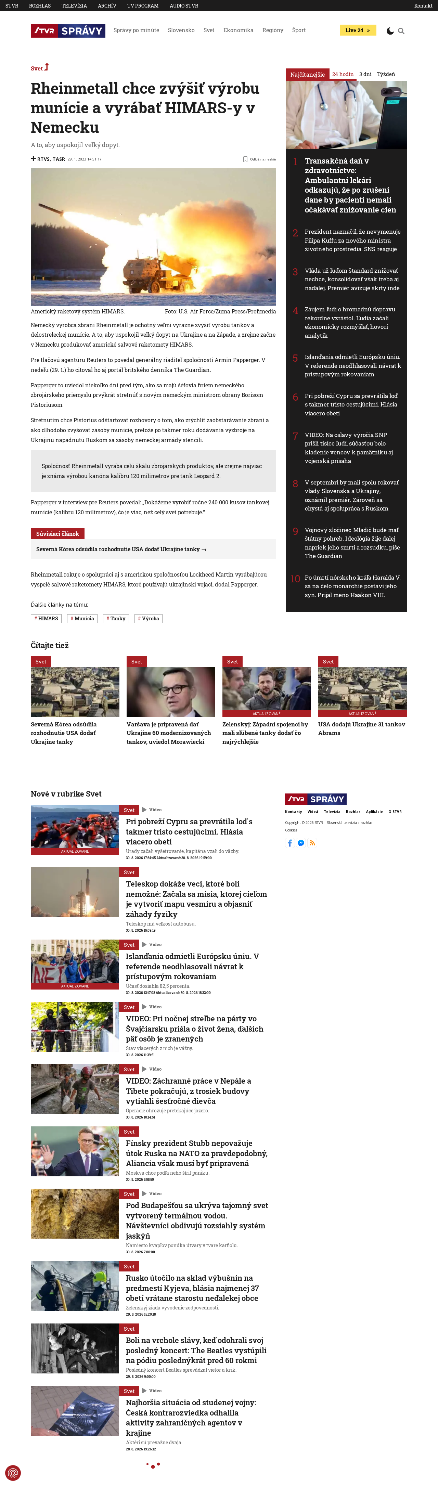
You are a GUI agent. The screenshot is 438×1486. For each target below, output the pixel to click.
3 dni (365, 73)
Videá (313, 811)
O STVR (395, 811)
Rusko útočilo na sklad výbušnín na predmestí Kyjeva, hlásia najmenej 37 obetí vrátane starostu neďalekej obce (192, 1288)
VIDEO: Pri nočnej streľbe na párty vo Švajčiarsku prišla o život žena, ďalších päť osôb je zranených (194, 1028)
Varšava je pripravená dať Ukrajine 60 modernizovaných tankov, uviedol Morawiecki (169, 733)
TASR (58, 159)
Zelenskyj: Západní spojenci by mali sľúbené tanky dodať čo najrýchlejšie (265, 733)
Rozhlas (40, 5)
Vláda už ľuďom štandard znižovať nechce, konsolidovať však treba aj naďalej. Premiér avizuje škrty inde (352, 279)
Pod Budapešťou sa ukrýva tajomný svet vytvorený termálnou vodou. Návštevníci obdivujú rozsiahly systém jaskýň (197, 1220)
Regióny (272, 30)
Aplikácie (374, 811)
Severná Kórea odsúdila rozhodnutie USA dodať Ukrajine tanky (118, 549)
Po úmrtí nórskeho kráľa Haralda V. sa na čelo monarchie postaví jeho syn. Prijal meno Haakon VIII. (353, 586)
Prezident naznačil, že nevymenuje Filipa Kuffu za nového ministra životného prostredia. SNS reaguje (353, 240)
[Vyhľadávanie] (401, 31)
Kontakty (293, 811)
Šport (299, 30)
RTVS (43, 159)
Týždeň (386, 73)
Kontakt (423, 5)
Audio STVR (184, 5)
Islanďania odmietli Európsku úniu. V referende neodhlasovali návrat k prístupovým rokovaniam (353, 365)
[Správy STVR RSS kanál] (312, 845)
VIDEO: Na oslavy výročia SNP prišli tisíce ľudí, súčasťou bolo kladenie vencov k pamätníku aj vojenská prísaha (349, 448)
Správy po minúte (136, 30)
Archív (107, 5)
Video (155, 809)
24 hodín (343, 73)
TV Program (143, 5)
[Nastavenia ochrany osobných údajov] (13, 1473)
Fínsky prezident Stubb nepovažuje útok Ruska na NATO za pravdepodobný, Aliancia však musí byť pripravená (197, 1153)
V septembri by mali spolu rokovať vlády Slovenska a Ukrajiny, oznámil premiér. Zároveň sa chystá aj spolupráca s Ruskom (352, 495)
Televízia (74, 5)
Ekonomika (238, 30)
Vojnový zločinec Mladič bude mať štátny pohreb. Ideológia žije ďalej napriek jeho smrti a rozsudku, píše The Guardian (352, 543)
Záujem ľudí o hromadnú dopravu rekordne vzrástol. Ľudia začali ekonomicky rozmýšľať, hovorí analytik (350, 322)
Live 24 (354, 30)
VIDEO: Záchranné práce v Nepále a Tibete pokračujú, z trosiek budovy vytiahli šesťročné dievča (188, 1091)
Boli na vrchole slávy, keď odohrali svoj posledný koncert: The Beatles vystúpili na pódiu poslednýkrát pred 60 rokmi (196, 1350)
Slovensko (181, 30)
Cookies (291, 830)
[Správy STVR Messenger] (301, 845)
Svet (209, 30)
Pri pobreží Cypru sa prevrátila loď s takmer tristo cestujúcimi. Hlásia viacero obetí (351, 404)
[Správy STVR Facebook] (290, 845)
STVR (11, 5)
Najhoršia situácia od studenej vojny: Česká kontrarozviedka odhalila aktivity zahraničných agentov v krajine (191, 1417)
